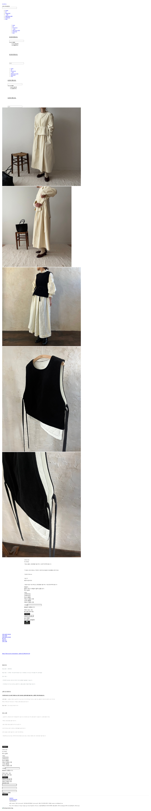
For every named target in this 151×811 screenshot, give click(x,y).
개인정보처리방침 (13, 799)
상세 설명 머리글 (6, 634)
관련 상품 (4, 641)
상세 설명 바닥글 (6, 637)
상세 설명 (4, 635)
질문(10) (4, 640)
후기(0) (4, 638)
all (5, 12)
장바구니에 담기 (7, 779)
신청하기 (5, 794)
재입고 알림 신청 (29, 599)
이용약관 (11, 798)
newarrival (7, 13)
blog (6, 19)
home (6, 10)
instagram (7, 17)
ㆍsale (6, 14)
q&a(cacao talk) (9, 16)
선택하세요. (27, 594)
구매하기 (5, 746)
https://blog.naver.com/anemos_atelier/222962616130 (16, 653)
